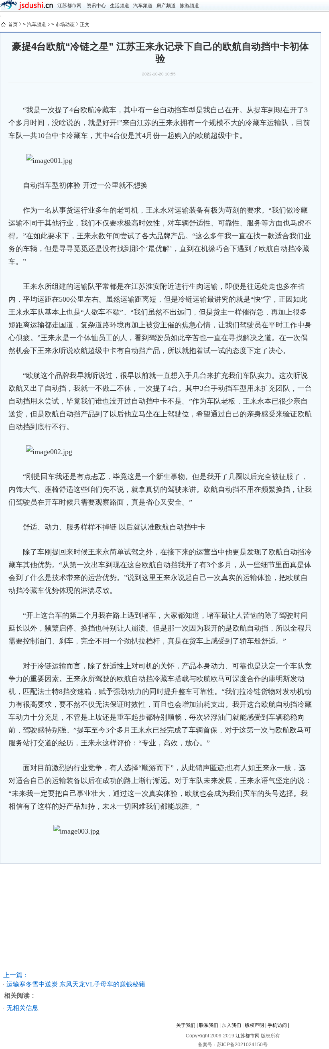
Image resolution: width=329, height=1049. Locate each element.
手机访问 (277, 1025)
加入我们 (231, 1025)
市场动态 (65, 24)
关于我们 (185, 1025)
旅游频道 (189, 5)
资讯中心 (96, 5)
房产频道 (166, 5)
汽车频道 (142, 5)
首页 (13, 24)
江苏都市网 (69, 5)
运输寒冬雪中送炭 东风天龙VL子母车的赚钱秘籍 (75, 984)
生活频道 (119, 5)
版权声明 (254, 1025)
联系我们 (208, 1025)
